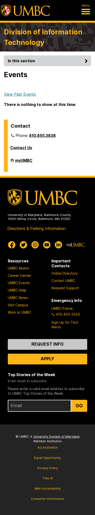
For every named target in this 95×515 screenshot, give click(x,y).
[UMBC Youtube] (46, 244)
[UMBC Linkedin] (58, 244)
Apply (47, 358)
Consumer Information (47, 499)
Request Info (47, 344)
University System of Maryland (56, 436)
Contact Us (21, 147)
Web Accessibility (47, 488)
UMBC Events (19, 283)
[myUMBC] (75, 244)
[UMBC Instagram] (35, 244)
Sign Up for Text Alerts (64, 324)
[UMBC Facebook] (11, 244)
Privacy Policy (47, 468)
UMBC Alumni (18, 268)
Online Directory (64, 273)
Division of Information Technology (43, 37)
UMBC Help (17, 290)
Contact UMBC (63, 280)
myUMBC (23, 162)
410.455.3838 (42, 135)
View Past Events (20, 94)
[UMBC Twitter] (23, 244)
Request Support (65, 288)
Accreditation (48, 447)
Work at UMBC (19, 312)
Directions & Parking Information (36, 228)
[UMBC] (25, 10)
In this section (21, 60)
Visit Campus (18, 305)
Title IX (47, 478)
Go (79, 406)
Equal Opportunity (47, 458)
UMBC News (18, 298)
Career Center (19, 275)
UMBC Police (61, 308)
